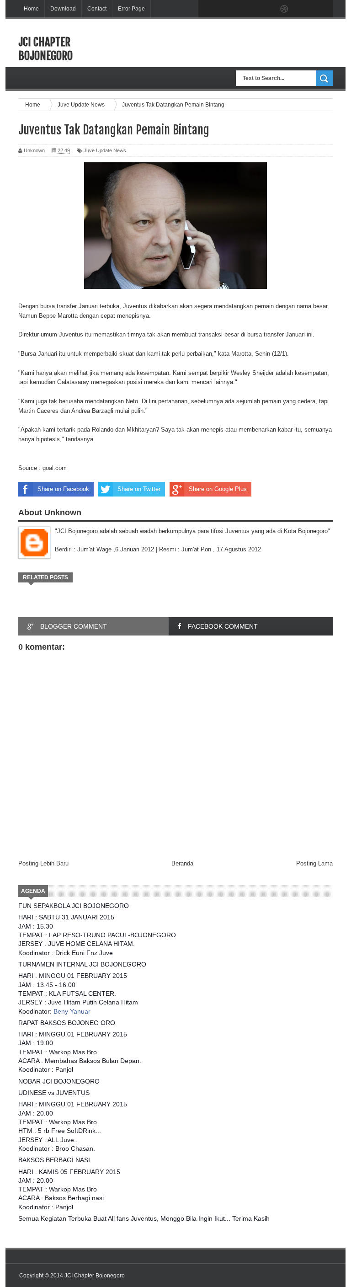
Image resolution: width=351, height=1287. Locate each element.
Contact (96, 8)
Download (63, 8)
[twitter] (227, 9)
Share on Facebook (63, 489)
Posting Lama (314, 863)
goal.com (55, 468)
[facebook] (207, 9)
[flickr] (265, 9)
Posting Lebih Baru (43, 863)
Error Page (131, 8)
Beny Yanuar (71, 1011)
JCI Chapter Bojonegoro (45, 49)
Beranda (182, 863)
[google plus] (323, 9)
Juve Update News (105, 150)
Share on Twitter (138, 489)
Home (31, 8)
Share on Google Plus (218, 489)
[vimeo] (246, 9)
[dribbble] (284, 9)
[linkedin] (303, 9)
